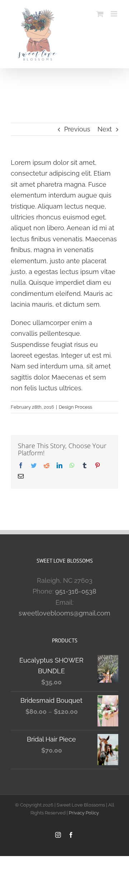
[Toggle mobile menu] (114, 14)
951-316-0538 (75, 591)
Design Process (75, 407)
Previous (77, 129)
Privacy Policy (84, 812)
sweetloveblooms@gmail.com (64, 613)
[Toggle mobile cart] (100, 14)
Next (104, 129)
